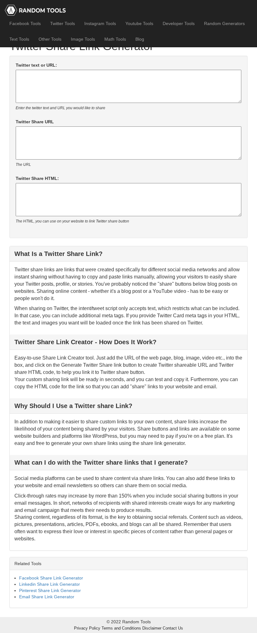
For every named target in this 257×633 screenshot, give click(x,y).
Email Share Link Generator (46, 596)
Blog (139, 39)
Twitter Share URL (35, 121)
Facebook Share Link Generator (51, 577)
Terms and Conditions (121, 628)
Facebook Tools (25, 23)
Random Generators (224, 23)
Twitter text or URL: (36, 65)
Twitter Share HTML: (37, 178)
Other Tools (50, 39)
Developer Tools (179, 23)
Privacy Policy (87, 628)
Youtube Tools (139, 23)
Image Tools (83, 39)
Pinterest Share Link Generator (50, 590)
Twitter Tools (62, 23)
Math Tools (115, 39)
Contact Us (173, 628)
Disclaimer (151, 628)
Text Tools (19, 39)
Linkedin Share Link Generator (49, 584)
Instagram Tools (100, 23)
